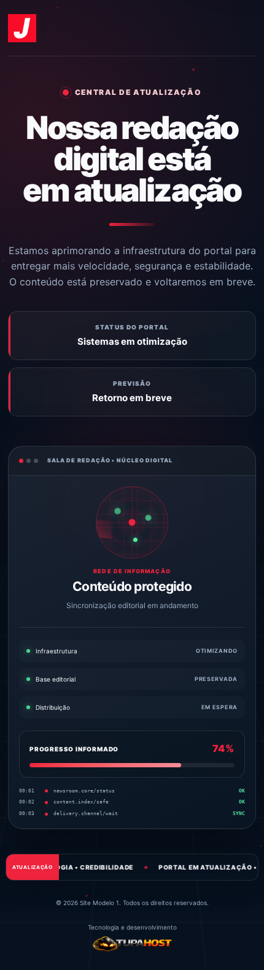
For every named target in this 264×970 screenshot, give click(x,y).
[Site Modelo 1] (22, 28)
